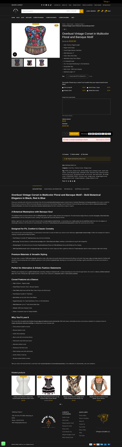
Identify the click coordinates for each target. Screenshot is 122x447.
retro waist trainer (97, 174)
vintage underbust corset (91, 178)
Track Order (82, 427)
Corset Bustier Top (67, 431)
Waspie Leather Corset (68, 423)
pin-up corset (88, 174)
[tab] (37, 188)
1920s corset (68, 170)
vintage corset (91, 176)
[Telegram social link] (75, 181)
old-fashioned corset (79, 174)
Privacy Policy (82, 415)
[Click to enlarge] (15, 54)
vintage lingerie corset (101, 176)
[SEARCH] (81, 11)
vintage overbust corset (68, 178)
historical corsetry (103, 172)
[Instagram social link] (44, 5)
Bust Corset (70, 24)
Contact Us (82, 424)
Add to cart (74, 133)
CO (18, 5)
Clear (91, 76)
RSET (21, 5)
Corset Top (71, 168)
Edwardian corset (84, 172)
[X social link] (68, 181)
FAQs (80, 432)
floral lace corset (94, 172)
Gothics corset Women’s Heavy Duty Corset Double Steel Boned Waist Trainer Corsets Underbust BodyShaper (23, 398)
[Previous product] (63, 29)
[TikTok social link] (51, 5)
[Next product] (66, 29)
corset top (22, 333)
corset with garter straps (73, 172)
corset (22, 326)
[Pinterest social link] (46, 5)
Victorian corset (83, 176)
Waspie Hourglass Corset (68, 434)
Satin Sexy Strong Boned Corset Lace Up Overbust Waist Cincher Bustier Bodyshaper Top (48, 398)
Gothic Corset (65, 417)
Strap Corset (65, 429)
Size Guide (81, 435)
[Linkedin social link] (48, 5)
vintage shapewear (80, 178)
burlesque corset (97, 170)
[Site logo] (16, 11)
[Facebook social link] (42, 5)
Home (63, 24)
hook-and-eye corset (67, 174)
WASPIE (14, 5)
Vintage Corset (87, 168)
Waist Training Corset (67, 437)
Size (63, 76)
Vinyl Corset (65, 420)
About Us (81, 421)
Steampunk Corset (67, 426)
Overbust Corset (79, 24)
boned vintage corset (86, 170)
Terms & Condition (84, 418)
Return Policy (82, 430)
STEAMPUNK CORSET (72, 176)
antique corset (76, 170)
